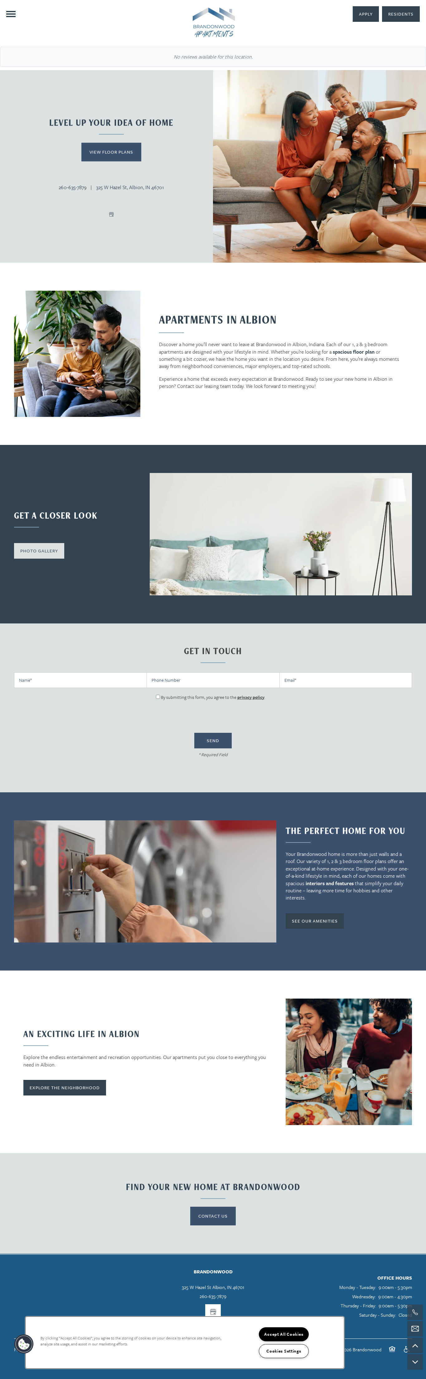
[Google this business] (111, 214)
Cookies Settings (283, 1351)
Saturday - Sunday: (377, 1314)
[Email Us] (415, 1329)
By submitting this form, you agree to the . (213, 697)
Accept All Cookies (283, 1334)
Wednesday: (364, 1296)
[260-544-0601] (415, 1312)
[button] (401, 14)
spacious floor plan (354, 351)
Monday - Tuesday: (357, 1287)
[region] (185, 1342)
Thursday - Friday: (358, 1305)
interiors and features (330, 883)
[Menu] (11, 14)
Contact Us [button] (213, 1216)
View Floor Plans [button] (111, 152)
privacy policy (250, 697)
